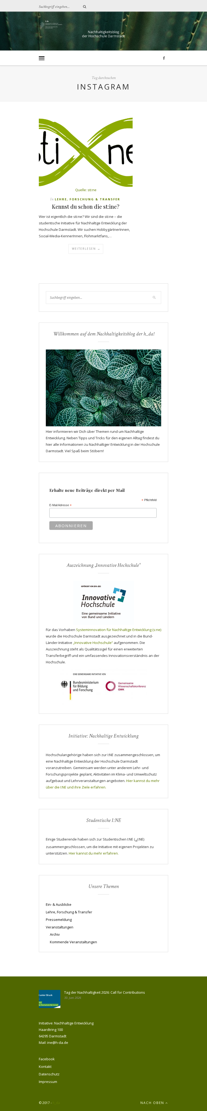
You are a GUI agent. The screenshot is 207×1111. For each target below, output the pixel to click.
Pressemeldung (59, 919)
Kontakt (45, 1066)
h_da (56, 1102)
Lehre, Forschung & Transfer (87, 199)
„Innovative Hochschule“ (93, 642)
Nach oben (152, 1102)
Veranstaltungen (59, 927)
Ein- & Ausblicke (58, 904)
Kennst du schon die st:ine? (85, 206)
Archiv (55, 934)
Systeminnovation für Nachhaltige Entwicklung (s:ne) (118, 629)
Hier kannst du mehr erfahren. (94, 853)
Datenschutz (49, 1074)
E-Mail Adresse (60, 505)
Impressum (48, 1081)
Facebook (47, 1059)
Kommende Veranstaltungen (73, 941)
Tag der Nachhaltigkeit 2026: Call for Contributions (104, 992)
